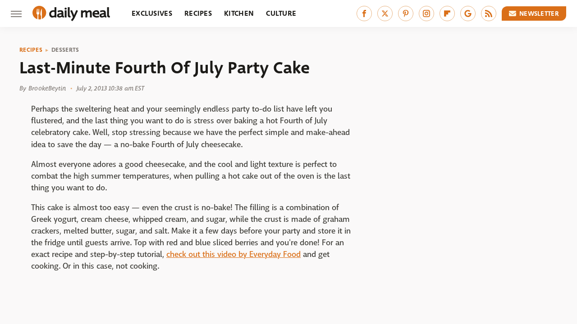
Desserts (65, 50)
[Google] (468, 13)
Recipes (198, 13)
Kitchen (239, 13)
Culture (281, 13)
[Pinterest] (405, 13)
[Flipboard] (447, 13)
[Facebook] (364, 13)
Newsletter (539, 13)
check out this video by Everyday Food (233, 254)
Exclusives (152, 13)
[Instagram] (426, 13)
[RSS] (488, 13)
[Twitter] (385, 13)
